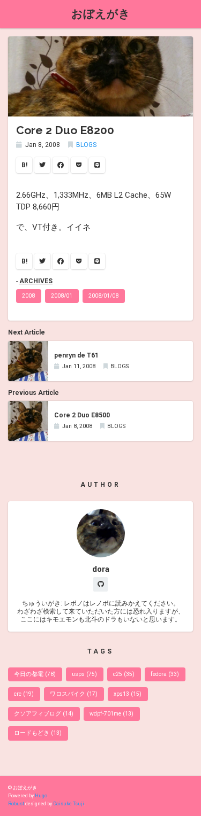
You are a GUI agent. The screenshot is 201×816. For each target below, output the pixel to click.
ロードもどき (38, 732)
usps (84, 674)
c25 (124, 674)
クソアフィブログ (43, 713)
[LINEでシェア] (97, 165)
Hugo (41, 795)
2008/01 (61, 295)
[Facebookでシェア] (61, 165)
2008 (28, 295)
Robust (16, 803)
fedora (165, 674)
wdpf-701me (111, 713)
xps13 (128, 693)
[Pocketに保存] (79, 165)
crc (24, 693)
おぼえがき (100, 13)
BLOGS (86, 145)
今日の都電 (35, 674)
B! (24, 165)
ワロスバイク (74, 693)
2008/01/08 (103, 295)
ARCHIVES (36, 281)
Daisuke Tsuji (68, 803)
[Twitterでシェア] (42, 165)
